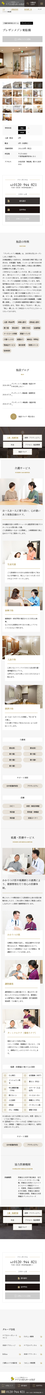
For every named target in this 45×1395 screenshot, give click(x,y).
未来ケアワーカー (30, 1354)
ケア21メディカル (30, 1345)
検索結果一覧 (28, 9)
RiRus (5, 1354)
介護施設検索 (14, 9)
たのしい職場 (29, 1336)
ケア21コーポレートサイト (9, 1336)
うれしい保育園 (29, 1363)
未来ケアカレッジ (9, 1345)
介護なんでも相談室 (9, 1363)
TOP (3, 9)
